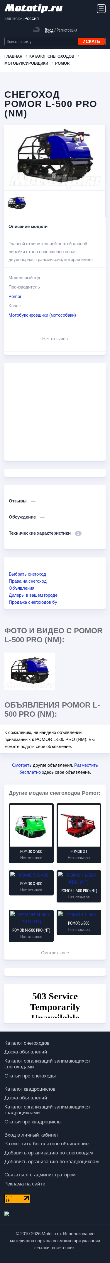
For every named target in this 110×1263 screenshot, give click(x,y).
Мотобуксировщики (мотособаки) (42, 315)
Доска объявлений (25, 1052)
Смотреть (22, 765)
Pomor (15, 296)
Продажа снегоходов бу (33, 602)
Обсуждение (23, 516)
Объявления (21, 588)
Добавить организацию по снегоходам (48, 1153)
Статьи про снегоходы (30, 1076)
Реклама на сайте (24, 1184)
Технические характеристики (44, 533)
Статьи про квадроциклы (33, 1122)
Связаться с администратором (40, 1175)
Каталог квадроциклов (29, 1089)
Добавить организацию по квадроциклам (51, 1161)
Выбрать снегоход (27, 574)
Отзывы (18, 500)
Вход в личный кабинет (31, 1135)
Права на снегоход (28, 581)
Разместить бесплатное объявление (46, 1144)
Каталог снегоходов (27, 1043)
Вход (49, 30)
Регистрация (67, 30)
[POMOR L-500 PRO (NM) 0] (29, 671)
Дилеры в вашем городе (33, 595)
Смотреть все (55, 952)
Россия (31, 18)
